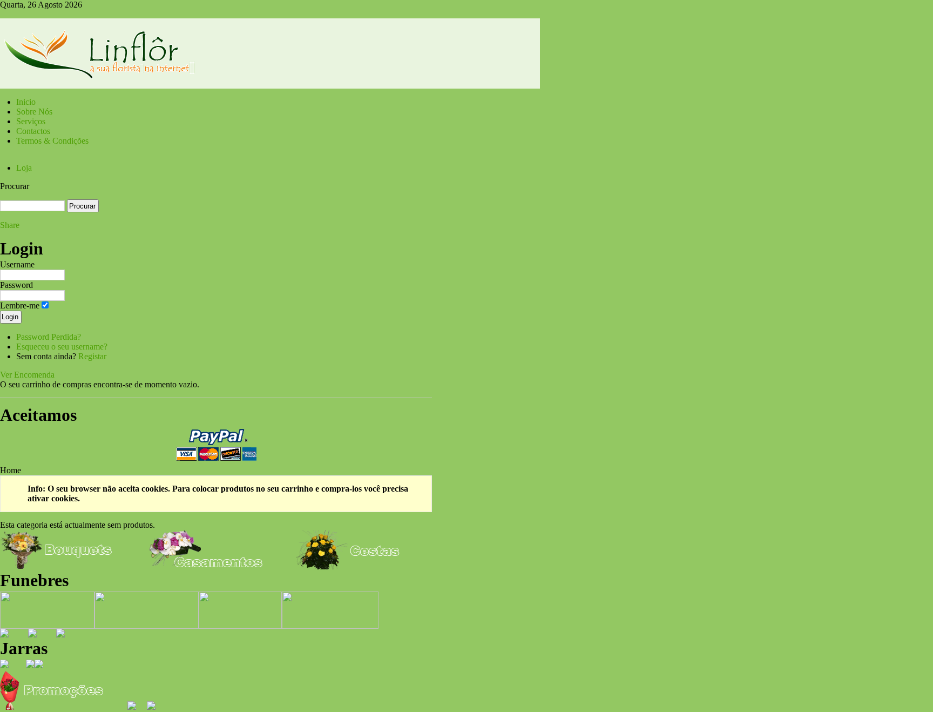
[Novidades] (151, 706)
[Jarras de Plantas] (30, 665)
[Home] (270, 85)
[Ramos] (60, 634)
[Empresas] (131, 706)
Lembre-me (19, 305)
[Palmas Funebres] (330, 625)
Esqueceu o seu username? (61, 346)
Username (17, 264)
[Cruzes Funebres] (240, 625)
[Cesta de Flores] (353, 566)
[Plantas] (4, 634)
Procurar (14, 186)
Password (16, 285)
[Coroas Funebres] (47, 625)
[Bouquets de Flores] (57, 566)
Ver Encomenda (27, 374)
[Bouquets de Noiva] (206, 566)
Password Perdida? (48, 336)
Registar (92, 356)
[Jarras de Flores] (4, 665)
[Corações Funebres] (146, 625)
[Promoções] (57, 706)
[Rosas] (32, 634)
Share (9, 225)
